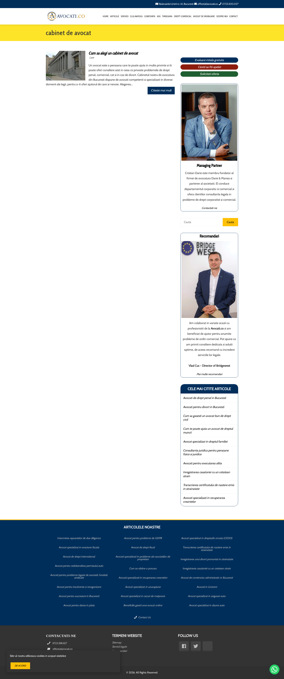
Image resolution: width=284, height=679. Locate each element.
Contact (233, 16)
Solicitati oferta (209, 74)
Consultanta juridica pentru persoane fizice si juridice (206, 452)
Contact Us (144, 617)
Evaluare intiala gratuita (209, 60)
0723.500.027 (230, 3)
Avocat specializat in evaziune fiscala (79, 547)
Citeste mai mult (161, 90)
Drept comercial (182, 16)
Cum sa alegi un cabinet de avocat (113, 53)
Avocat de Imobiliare (204, 16)
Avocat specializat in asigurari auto (206, 596)
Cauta (230, 222)
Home (105, 16)
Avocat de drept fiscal (143, 547)
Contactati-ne (209, 208)
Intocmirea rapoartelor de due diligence (79, 538)
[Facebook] (184, 646)
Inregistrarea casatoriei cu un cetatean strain (206, 474)
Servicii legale (119, 646)
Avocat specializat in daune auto (207, 605)
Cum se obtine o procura (142, 568)
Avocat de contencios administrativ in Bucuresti (207, 577)
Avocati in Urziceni (207, 586)
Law (91, 57)
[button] (274, 669)
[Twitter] (196, 646)
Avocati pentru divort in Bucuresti (203, 407)
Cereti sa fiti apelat (209, 67)
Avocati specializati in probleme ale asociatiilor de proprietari (143, 558)
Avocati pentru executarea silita (202, 463)
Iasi (158, 16)
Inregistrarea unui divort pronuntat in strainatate (206, 559)
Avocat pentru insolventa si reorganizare (79, 586)
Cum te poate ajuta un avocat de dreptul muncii (208, 430)
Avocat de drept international (79, 556)
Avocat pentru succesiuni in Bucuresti (79, 596)
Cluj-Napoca (136, 16)
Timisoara (167, 16)
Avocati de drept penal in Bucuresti (204, 398)
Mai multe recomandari (209, 374)
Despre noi (222, 16)
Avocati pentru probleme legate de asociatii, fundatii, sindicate (79, 576)
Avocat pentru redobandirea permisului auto (79, 565)
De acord (20, 665)
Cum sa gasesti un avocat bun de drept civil (207, 417)
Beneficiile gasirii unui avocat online (142, 605)
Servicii (124, 16)
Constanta (149, 16)
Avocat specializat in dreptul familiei (205, 441)
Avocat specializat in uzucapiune (143, 586)
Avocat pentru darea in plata (79, 605)
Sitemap (116, 642)
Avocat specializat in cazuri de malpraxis (143, 596)
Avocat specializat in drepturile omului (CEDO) (206, 538)
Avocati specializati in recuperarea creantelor (204, 499)
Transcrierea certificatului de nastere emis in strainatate (208, 487)
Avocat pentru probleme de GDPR (143, 538)
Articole (114, 16)
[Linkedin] (208, 646)
